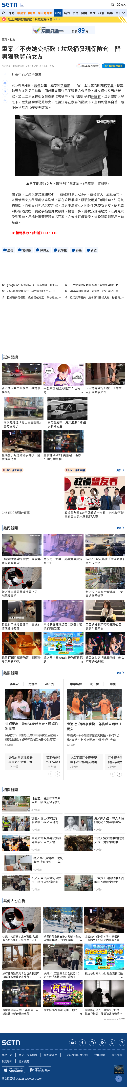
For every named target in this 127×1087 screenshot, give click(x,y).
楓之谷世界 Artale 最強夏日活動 (63, 659)
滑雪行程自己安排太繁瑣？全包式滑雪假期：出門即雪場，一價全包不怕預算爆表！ (62, 938)
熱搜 (84, 13)
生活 (118, 13)
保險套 (96, 96)
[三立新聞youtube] (72, 1043)
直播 (93, 13)
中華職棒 (76, 684)
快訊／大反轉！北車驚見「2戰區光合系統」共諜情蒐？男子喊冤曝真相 (21, 938)
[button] (113, 4)
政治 (101, 13)
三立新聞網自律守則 (76, 1055)
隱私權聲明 (50, 1055)
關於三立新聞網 (28, 1055)
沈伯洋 (32, 684)
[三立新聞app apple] (13, 1070)
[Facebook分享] (5, 75)
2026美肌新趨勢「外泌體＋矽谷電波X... (93, 291)
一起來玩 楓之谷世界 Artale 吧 (61, 390)
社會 (58, 13)
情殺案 (65, 85)
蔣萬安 (14, 684)
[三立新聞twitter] (112, 1043)
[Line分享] (5, 83)
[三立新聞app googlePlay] (39, 1070)
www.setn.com (34, 1078)
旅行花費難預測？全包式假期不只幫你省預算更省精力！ (21, 975)
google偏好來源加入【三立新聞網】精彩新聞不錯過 (34, 285)
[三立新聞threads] (122, 1043)
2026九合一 (51, 684)
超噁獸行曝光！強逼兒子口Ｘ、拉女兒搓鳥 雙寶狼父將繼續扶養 (103, 1011)
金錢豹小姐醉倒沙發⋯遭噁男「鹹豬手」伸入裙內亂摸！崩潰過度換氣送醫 (103, 938)
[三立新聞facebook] (82, 1043)
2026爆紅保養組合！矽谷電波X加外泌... (30, 291)
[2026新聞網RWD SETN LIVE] (22, 4)
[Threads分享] (5, 91)
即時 (12, 13)
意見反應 (116, 1055)
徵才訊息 (24, 1061)
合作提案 (99, 1055)
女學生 (109, 85)
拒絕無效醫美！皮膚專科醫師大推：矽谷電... (96, 297)
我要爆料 (7, 1061)
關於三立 (7, 1055)
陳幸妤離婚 (45, 13)
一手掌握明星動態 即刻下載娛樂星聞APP (94, 285)
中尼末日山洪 (26, 13)
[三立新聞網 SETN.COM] (3, 13)
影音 (75, 13)
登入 (123, 4)
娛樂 (110, 13)
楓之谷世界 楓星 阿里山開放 (60, 1010)
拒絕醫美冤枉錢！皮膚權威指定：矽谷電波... (33, 297)
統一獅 (94, 684)
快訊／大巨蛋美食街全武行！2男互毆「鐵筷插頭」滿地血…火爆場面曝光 (62, 975)
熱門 (67, 13)
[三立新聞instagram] (92, 1043)
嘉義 (37, 85)
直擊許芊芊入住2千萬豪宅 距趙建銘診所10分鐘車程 (20, 1011)
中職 (113, 684)
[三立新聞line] (102, 1043)
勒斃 (38, 90)
